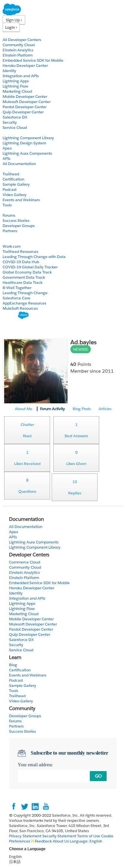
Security (10, 122)
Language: (86, 841)
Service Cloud (15, 127)
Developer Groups (19, 225)
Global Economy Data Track (27, 272)
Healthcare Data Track (22, 282)
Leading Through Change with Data (34, 256)
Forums (9, 215)
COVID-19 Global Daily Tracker (30, 267)
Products (11, 34)
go (98, 776)
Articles (105, 408)
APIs (6, 158)
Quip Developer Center (23, 112)
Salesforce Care (16, 298)
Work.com (12, 246)
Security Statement (59, 836)
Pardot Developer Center (25, 106)
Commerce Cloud (24, 562)
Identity (9, 70)
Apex (7, 148)
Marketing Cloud (17, 91)
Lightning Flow (15, 86)
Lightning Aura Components (27, 153)
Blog (7, 236)
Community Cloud (19, 44)
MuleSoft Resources (20, 308)
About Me (23, 408)
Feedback (43, 841)
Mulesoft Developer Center (26, 101)
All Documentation (19, 163)
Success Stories (16, 220)
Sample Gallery (16, 184)
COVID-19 (12, 241)
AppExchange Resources (24, 303)
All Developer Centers (22, 39)
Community (14, 210)
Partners (10, 230)
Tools (7, 205)
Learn (8, 168)
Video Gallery (14, 194)
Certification (13, 179)
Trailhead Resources (20, 251)
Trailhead (11, 174)
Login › (11, 27)
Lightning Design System (24, 143)
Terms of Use (88, 836)
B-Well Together (17, 287)
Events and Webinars (21, 199)
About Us (61, 841)
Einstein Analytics (18, 50)
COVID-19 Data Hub (21, 261)
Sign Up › (14, 20)
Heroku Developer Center (25, 65)
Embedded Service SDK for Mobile (33, 60)
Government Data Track (24, 277)
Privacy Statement (25, 836)
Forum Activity (52, 408)
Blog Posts (82, 408)
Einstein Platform (18, 55)
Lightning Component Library (28, 137)
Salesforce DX (15, 117)
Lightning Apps (16, 81)
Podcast (9, 189)
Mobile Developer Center (25, 96)
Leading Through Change (25, 292)
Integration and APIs (21, 75)
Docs (7, 132)
